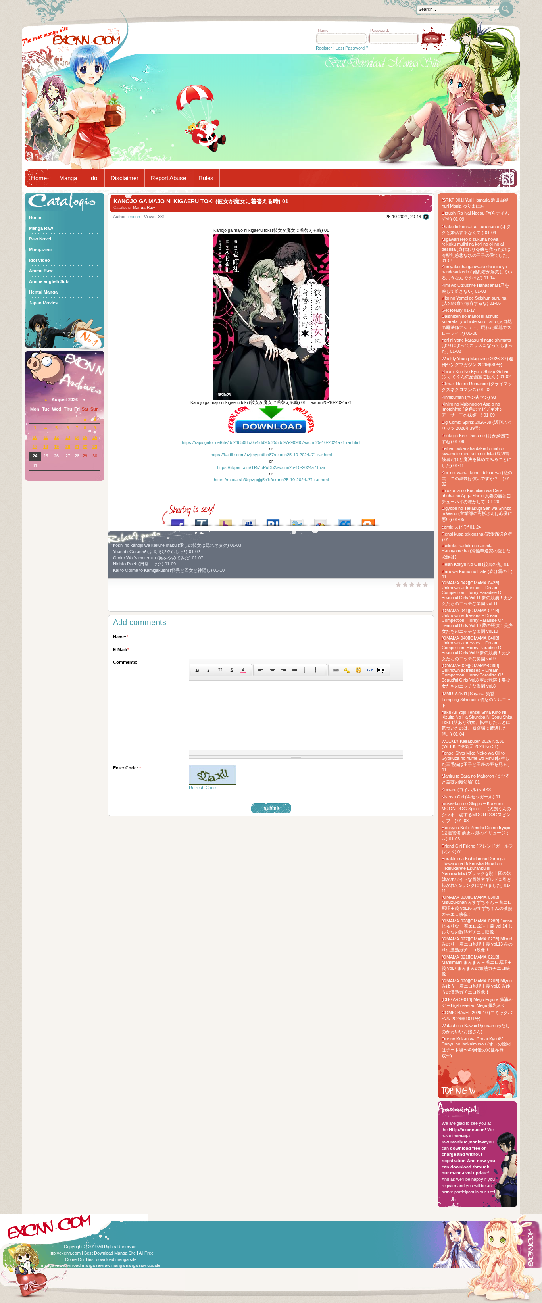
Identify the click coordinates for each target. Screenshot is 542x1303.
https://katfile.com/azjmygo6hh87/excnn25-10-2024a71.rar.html (271, 454)
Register (324, 48)
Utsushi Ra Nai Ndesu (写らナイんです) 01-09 (475, 216)
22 (85, 446)
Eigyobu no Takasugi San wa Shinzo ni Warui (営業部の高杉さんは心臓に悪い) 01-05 (477, 514)
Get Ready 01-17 (458, 310)
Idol (93, 178)
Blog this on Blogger (368, 520)
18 (45, 446)
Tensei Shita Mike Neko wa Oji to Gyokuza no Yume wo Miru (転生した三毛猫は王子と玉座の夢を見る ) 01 (476, 761)
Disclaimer (124, 178)
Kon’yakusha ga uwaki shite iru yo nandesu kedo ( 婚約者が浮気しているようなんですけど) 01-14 (477, 272)
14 (77, 437)
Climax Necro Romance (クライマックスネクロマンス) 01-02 (477, 386)
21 (77, 446)
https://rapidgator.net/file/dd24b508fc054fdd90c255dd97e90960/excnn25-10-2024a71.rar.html (271, 442)
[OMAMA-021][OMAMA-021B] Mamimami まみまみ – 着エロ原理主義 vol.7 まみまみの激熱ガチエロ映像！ (477, 965)
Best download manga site (111, 1259)
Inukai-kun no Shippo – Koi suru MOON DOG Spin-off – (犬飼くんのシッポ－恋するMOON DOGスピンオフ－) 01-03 (476, 812)
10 (35, 437)
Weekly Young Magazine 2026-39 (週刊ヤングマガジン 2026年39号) (477, 361)
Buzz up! (225, 520)
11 (46, 437)
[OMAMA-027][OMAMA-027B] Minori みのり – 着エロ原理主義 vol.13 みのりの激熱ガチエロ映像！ (477, 944)
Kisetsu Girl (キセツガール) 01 (471, 796)
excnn (134, 216)
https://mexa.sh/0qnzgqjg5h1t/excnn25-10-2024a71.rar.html (271, 479)
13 (67, 437)
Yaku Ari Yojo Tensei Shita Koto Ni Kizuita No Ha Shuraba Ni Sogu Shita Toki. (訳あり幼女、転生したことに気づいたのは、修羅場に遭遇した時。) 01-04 (477, 723)
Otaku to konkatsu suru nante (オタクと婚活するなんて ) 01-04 (476, 229)
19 (56, 446)
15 (85, 437)
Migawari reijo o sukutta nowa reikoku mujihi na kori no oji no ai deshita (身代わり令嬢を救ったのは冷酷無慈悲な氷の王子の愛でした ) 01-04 (476, 250)
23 (94, 446)
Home (39, 178)
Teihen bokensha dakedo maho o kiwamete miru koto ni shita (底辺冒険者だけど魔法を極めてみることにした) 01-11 (476, 457)
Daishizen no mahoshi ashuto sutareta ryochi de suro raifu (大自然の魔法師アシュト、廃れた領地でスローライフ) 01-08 (477, 325)
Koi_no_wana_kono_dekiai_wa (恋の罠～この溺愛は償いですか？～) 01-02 (477, 478)
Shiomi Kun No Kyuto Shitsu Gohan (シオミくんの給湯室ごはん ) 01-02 (476, 374)
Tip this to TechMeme (201, 520)
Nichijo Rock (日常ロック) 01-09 (144, 563)
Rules (205, 178)
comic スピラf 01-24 (461, 527)
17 (35, 446)
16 (94, 437)
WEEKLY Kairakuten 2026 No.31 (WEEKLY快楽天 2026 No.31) (473, 744)
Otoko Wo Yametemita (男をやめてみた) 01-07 (158, 557)
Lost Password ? (352, 48)
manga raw (51, 1265)
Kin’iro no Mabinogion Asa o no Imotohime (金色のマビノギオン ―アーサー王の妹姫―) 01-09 (475, 409)
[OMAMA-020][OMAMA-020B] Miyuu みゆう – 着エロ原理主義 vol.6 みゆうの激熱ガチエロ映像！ (477, 986)
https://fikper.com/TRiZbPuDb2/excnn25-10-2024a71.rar (271, 467)
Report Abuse (168, 178)
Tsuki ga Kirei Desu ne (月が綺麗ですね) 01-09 (475, 438)
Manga (68, 178)
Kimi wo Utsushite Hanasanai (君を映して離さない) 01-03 (475, 288)
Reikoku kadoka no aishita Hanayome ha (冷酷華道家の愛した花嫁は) (476, 551)
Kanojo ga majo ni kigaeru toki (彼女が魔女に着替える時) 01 (200, 201)
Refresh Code (202, 787)
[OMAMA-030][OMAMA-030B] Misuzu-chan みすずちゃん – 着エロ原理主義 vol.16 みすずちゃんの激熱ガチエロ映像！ (477, 906)
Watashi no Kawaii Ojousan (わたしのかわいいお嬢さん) (476, 1028)
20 (67, 446)
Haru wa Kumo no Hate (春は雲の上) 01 (477, 574)
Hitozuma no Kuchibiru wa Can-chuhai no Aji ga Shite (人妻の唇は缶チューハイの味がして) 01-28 (476, 496)
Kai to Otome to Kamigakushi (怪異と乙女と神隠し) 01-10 (169, 570)
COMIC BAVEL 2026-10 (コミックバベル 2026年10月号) (477, 1015)
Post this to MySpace (249, 520)
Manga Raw (144, 207)
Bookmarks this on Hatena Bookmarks (273, 520)
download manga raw (82, 1265)
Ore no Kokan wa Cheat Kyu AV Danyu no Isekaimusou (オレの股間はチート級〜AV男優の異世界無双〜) (476, 1047)
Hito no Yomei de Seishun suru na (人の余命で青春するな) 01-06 (474, 301)
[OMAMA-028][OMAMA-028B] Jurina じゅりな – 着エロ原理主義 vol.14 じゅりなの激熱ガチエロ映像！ (477, 926)
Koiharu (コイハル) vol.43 (466, 789)
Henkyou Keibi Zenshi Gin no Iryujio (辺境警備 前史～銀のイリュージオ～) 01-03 (476, 833)
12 (56, 437)
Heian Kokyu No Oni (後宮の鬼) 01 (475, 564)
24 (35, 456)
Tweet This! (297, 520)
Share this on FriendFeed (344, 520)
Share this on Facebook (178, 520)
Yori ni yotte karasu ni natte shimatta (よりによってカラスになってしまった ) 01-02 (477, 346)
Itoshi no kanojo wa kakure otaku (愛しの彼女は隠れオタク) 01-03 (177, 545)
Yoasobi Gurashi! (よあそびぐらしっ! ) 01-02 (156, 551)
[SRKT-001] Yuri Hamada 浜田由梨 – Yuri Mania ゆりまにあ (477, 203)
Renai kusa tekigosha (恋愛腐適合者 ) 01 (477, 537)
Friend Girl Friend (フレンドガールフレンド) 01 (477, 849)
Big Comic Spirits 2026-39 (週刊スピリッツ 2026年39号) (476, 425)
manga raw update (142, 1265)
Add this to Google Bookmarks (321, 520)
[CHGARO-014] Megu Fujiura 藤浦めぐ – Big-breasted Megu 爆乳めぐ (477, 1002)
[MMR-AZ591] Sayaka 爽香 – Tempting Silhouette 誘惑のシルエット (476, 699)
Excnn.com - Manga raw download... (86, 40)
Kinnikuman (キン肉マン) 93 (469, 397)
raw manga (114, 1265)
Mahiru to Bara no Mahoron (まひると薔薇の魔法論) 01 (476, 779)
